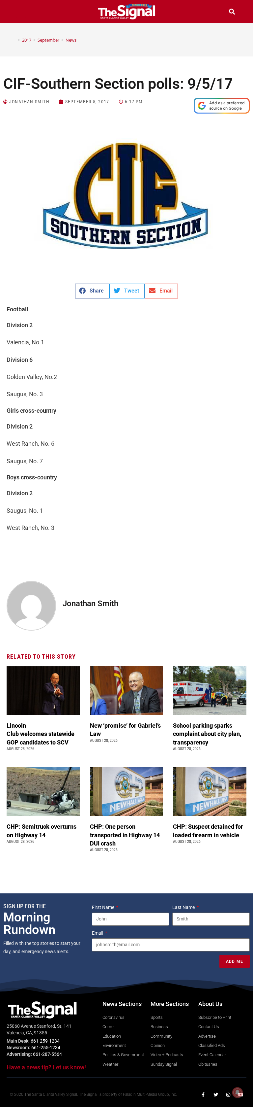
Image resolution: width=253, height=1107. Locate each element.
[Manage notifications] (237, 1092)
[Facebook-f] (203, 1094)
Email (98, 933)
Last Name (184, 907)
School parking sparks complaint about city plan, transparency (207, 733)
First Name (103, 907)
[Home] (14, 40)
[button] (21, 12)
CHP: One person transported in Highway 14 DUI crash (125, 835)
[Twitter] (215, 1094)
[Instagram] (228, 1094)
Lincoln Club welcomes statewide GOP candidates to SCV (40, 733)
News (71, 40)
